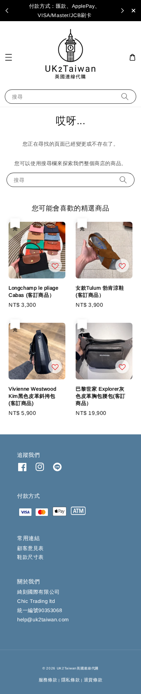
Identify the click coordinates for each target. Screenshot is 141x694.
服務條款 (48, 679)
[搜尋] (125, 96)
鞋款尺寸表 (30, 557)
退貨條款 (93, 679)
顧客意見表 (30, 548)
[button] (8, 57)
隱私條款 (70, 679)
